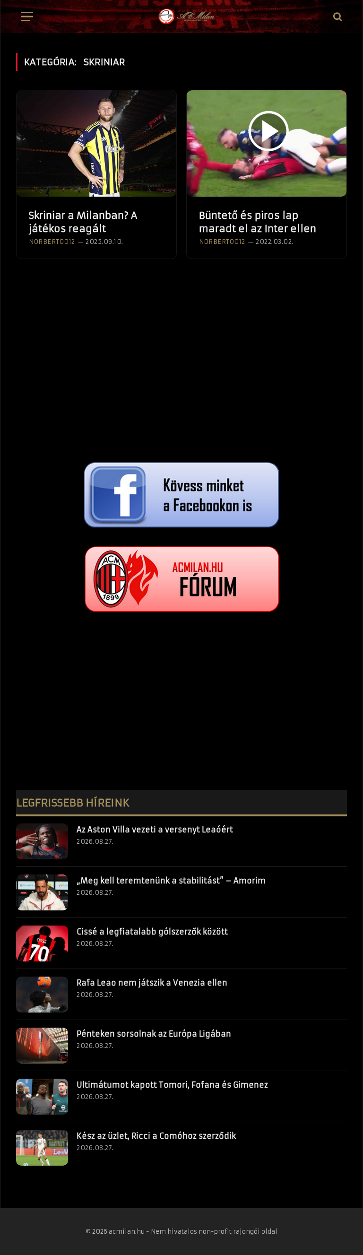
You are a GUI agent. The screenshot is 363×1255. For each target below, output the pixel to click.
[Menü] (27, 16)
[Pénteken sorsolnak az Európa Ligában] (42, 1046)
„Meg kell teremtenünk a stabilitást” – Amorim (171, 880)
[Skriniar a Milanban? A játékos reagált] (96, 143)
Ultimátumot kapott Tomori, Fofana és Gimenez (172, 1085)
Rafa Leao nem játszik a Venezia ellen (152, 982)
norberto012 (52, 242)
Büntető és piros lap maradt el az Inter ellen (257, 221)
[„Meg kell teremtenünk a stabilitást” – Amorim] (42, 892)
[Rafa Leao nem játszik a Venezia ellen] (42, 995)
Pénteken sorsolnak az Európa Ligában (154, 1034)
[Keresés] (336, 16)
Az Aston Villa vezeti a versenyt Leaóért (155, 829)
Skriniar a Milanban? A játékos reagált (83, 221)
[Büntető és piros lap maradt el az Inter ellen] (266, 143)
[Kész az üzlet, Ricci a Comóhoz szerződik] (42, 1148)
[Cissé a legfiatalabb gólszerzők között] (42, 943)
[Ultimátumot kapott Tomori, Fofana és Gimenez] (42, 1097)
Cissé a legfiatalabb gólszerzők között (152, 931)
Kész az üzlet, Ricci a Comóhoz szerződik (156, 1136)
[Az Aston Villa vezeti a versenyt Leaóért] (42, 841)
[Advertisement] (181, 372)
